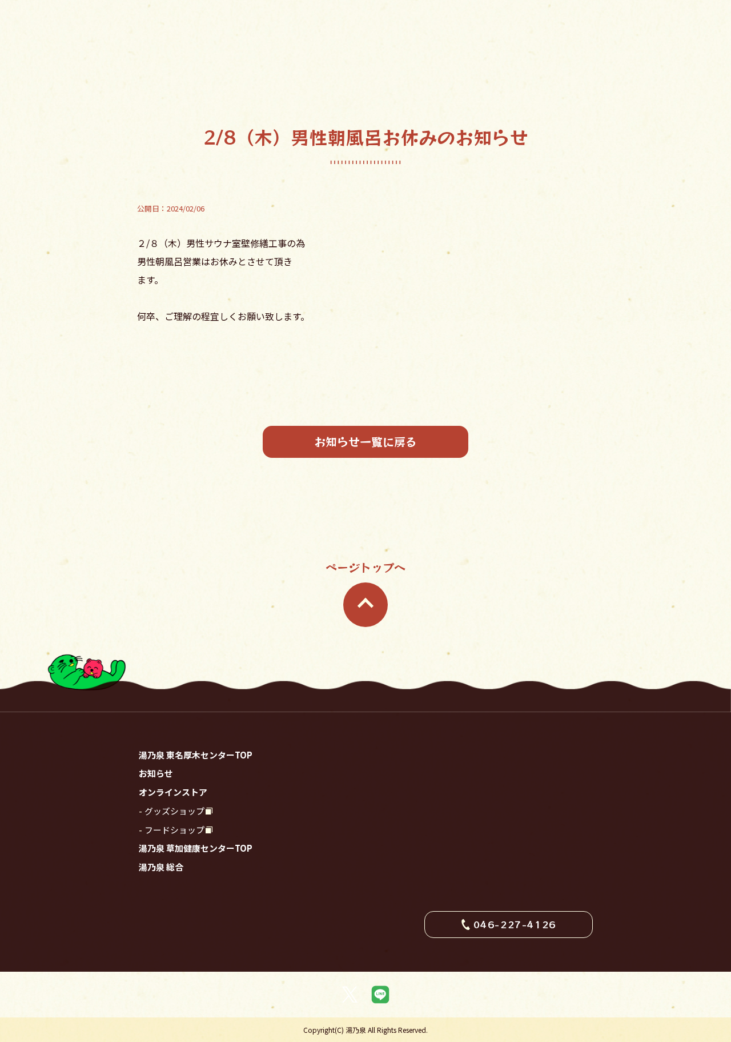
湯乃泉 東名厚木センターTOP (195, 755)
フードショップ (174, 830)
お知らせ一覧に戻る (365, 441)
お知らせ (156, 773)
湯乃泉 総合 (161, 867)
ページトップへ (365, 567)
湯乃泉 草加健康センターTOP (195, 848)
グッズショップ (174, 811)
